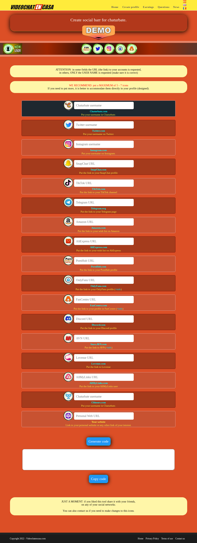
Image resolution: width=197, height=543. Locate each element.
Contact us (180, 538)
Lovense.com (98, 363)
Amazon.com (98, 227)
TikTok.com (98, 189)
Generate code (98, 441)
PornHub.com (98, 266)
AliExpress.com (98, 247)
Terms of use (167, 538)
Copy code (98, 479)
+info (118, 289)
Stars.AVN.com (98, 344)
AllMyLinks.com (98, 383)
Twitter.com (98, 130)
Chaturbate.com (98, 111)
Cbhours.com (98, 402)
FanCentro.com (98, 305)
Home (140, 538)
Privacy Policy (152, 538)
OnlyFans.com (98, 286)
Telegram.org (98, 208)
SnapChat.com (98, 169)
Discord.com (98, 324)
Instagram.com (98, 150)
